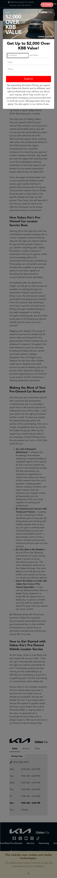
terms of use (42, 104)
